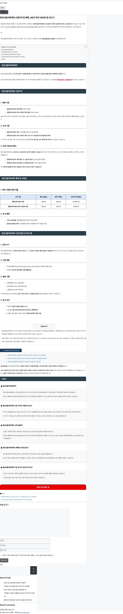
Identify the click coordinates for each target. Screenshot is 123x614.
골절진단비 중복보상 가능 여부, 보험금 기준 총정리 (18, 600)
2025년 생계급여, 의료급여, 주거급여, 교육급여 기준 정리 (24, 361)
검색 (1, 565)
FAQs (3, 59)
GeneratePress (24, 612)
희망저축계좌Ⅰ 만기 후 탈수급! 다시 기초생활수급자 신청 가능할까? (19, 496)
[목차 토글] (85, 46)
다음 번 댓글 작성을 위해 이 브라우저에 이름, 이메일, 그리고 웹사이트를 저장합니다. (28, 555)
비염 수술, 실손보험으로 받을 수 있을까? (15, 583)
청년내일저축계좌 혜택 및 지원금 (11, 54)
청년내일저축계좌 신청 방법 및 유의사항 (13, 57)
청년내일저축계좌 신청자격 (9, 52)
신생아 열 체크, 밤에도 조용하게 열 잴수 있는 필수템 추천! (16, 499)
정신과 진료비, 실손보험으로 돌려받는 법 (15, 590)
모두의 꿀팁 (3, 3)
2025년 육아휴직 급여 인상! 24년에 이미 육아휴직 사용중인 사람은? (27, 358)
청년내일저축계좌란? (8, 49)
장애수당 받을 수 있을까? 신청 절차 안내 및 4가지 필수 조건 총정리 (27, 355)
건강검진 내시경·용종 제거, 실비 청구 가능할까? (17, 586)
